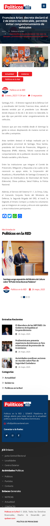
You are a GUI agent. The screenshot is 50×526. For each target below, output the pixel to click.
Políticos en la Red (17, 31)
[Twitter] (6, 435)
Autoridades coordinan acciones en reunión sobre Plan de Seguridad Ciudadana (30, 361)
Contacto (9, 486)
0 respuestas (36, 95)
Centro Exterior (12, 465)
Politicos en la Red (11, 511)
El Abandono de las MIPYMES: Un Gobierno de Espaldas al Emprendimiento (30, 328)
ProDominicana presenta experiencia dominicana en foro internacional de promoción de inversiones (30, 344)
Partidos (9, 481)
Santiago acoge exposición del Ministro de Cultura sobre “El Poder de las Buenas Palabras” (24, 280)
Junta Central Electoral (15, 455)
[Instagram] (12, 435)
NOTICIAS (9, 497)
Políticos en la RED (17, 90)
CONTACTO (10, 506)
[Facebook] (18, 435)
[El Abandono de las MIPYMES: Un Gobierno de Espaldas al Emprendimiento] (7, 330)
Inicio (4, 31)
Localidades (10, 460)
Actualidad (9, 74)
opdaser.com (9, 518)
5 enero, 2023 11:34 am (15, 95)
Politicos (9, 476)
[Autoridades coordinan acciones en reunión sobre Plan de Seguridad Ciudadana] (7, 362)
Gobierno (25, 74)
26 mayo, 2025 (24, 334)
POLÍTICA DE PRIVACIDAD (27, 521)
